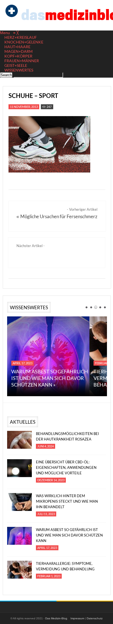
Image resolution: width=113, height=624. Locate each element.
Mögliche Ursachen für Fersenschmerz (58, 216)
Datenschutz (95, 618)
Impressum (77, 618)
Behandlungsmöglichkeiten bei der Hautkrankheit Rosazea (67, 436)
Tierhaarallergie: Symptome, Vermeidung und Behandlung (65, 566)
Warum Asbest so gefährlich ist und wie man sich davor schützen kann (69, 535)
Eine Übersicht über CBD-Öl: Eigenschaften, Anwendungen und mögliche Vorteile (66, 467)
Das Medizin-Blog (56, 618)
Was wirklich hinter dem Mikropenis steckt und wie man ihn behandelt (67, 501)
